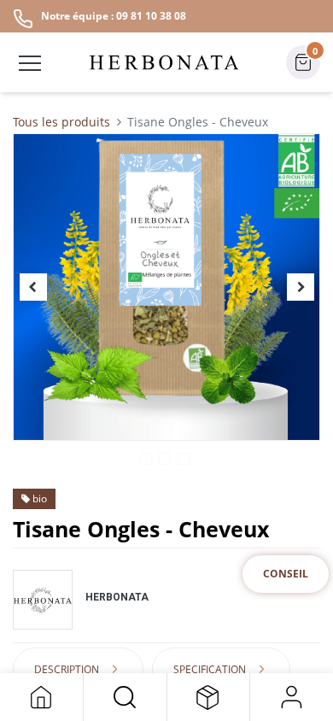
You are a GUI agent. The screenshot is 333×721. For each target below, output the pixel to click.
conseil (285, 573)
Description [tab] (66, 669)
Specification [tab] (209, 669)
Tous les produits (61, 122)
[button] (125, 697)
